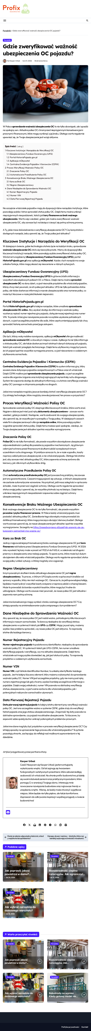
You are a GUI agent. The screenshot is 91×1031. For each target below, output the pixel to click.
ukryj (20, 146)
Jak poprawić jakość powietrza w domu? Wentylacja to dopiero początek (18, 876)
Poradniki (7, 30)
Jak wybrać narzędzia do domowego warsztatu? (20, 908)
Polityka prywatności (70, 1027)
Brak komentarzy (41, 61)
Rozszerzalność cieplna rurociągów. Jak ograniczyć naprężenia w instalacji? (66, 874)
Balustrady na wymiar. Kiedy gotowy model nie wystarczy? (62, 996)
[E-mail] (8, 813)
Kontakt (85, 1027)
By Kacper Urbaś (13, 61)
